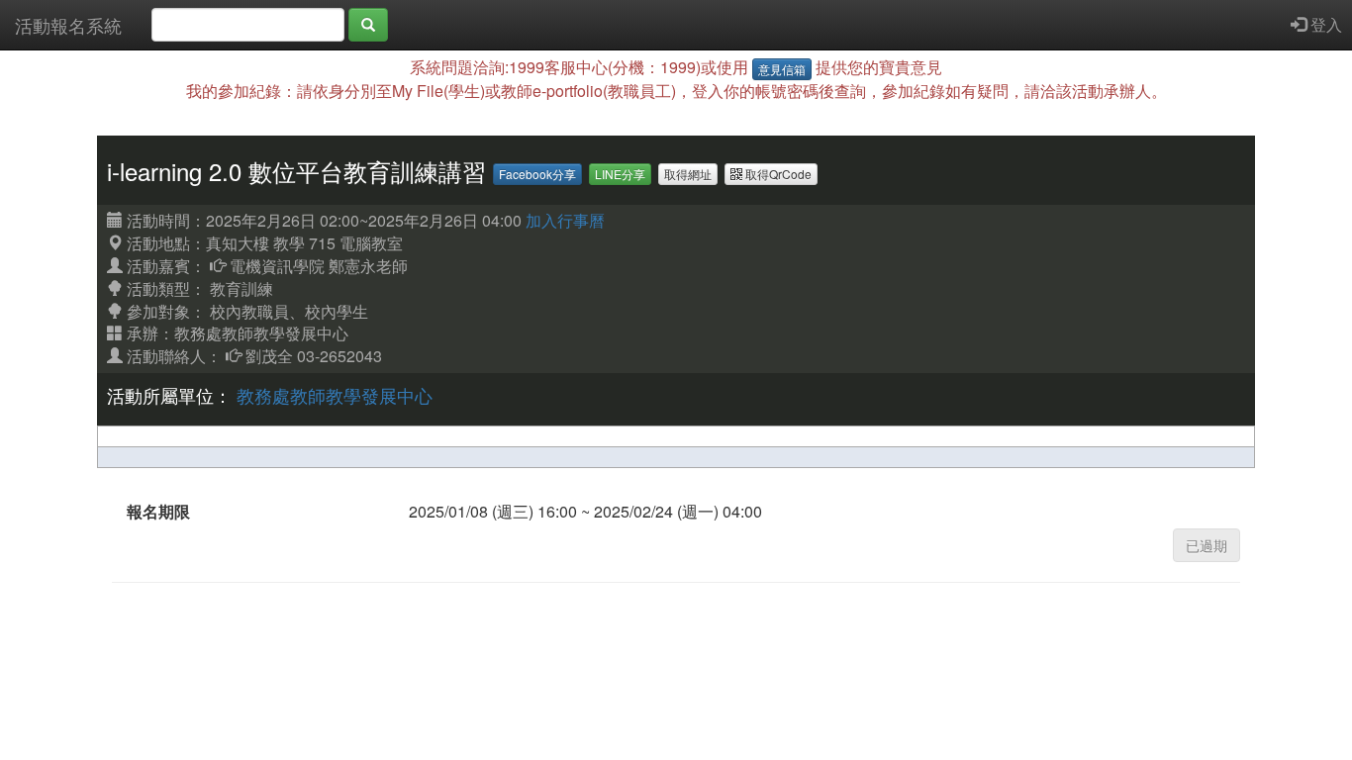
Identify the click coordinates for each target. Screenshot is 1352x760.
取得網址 (688, 173)
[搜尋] (368, 25)
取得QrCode (777, 173)
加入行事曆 (565, 220)
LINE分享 (620, 173)
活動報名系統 (68, 25)
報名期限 (158, 511)
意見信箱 (782, 68)
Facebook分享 (537, 173)
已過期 (1206, 545)
